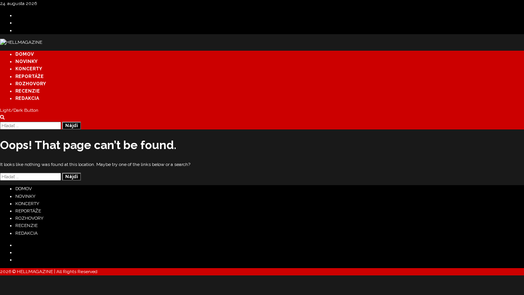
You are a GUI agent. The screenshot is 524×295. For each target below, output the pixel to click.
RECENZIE (27, 91)
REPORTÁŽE (29, 76)
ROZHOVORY (30, 83)
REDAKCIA (27, 98)
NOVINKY (26, 61)
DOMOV (24, 54)
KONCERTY (28, 68)
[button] (2, 117)
